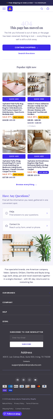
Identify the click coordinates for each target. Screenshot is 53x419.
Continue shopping (26, 47)
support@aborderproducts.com (26, 365)
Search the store (26, 53)
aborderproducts (14, 399)
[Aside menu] (4, 8)
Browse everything (26, 184)
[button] (41, 8)
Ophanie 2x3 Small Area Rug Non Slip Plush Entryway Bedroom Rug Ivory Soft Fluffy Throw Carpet (38, 165)
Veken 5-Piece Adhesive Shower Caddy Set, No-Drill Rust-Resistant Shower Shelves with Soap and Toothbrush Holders (38, 109)
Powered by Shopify (29, 399)
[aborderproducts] (10, 9)
